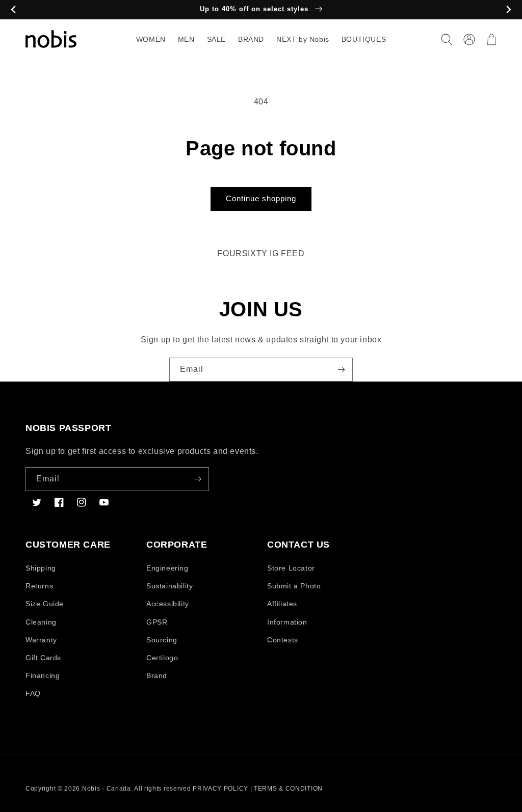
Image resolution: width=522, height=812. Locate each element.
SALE (216, 39)
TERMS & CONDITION (288, 788)
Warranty (41, 640)
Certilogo (162, 658)
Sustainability (169, 586)
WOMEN (151, 39)
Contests (282, 640)
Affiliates (282, 604)
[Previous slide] (13, 10)
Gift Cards (43, 658)
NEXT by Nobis (302, 39)
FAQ (33, 693)
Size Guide (44, 604)
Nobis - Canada (106, 788)
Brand (156, 675)
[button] (446, 39)
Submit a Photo (294, 586)
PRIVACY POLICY (220, 788)
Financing (42, 675)
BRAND (251, 39)
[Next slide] (508, 10)
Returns (39, 586)
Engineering (167, 568)
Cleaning (41, 622)
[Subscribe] (341, 370)
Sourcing (161, 640)
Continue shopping (261, 198)
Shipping (40, 568)
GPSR (156, 622)
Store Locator (291, 568)
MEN (186, 39)
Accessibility (167, 604)
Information (287, 622)
